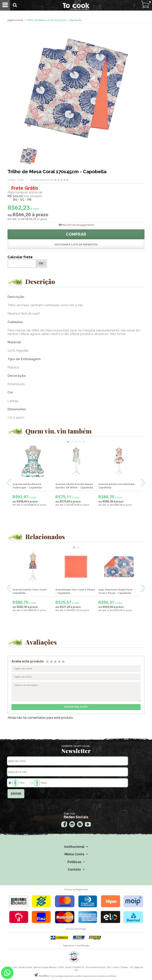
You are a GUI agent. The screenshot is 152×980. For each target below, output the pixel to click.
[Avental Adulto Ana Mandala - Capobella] (118, 461)
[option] (29, 156)
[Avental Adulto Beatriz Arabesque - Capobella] (32, 461)
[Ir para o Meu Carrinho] (145, 4)
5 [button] (84, 442)
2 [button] (72, 442)
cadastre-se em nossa (75, 745)
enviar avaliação (76, 706)
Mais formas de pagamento (78, 224)
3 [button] (76, 442)
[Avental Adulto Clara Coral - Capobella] (32, 566)
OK (41, 263)
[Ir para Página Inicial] (16, 20)
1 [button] (68, 442)
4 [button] (80, 442)
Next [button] (142, 483)
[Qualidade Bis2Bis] (74, 961)
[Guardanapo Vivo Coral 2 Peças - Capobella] (75, 566)
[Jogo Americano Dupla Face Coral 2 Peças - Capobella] (118, 566)
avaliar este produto (42, 179)
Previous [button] (9, 483)
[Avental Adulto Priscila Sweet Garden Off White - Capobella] (75, 461)
